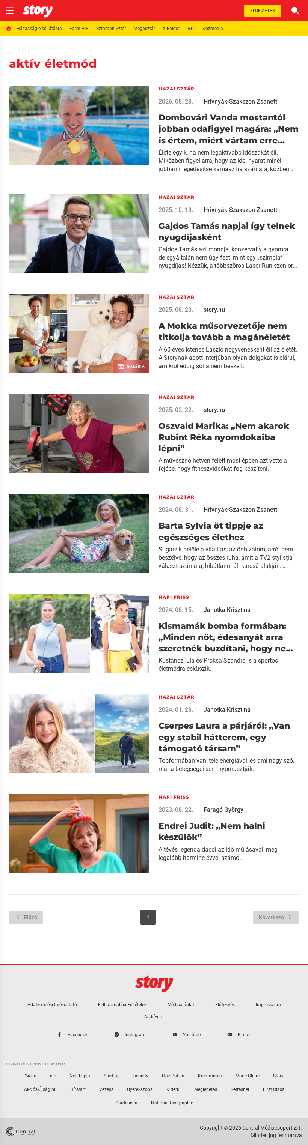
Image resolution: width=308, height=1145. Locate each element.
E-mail (244, 1034)
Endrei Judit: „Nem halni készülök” (212, 831)
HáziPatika (173, 1076)
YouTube (192, 1034)
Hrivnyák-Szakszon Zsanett (240, 101)
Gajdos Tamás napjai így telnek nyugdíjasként (227, 231)
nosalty (140, 1076)
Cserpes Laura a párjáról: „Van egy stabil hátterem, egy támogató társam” (224, 737)
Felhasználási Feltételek (122, 1004)
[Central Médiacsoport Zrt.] (21, 1131)
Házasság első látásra (39, 28)
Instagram (135, 1034)
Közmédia (212, 28)
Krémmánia (210, 1076)
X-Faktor (171, 28)
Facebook (78, 1034)
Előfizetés (262, 10)
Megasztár (144, 28)
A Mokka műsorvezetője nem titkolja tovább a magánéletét (224, 331)
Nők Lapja (79, 1076)
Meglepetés (205, 1089)
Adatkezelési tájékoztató (52, 1004)
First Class (273, 1089)
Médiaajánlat (181, 1004)
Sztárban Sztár (111, 28)
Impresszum (268, 1004)
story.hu (214, 309)
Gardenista (126, 1103)
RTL (191, 28)
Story (278, 1076)
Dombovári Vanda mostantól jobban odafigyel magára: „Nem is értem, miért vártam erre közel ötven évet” (229, 129)
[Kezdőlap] (38, 10)
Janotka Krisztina (227, 609)
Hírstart (78, 1089)
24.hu (30, 1076)
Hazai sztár (177, 89)
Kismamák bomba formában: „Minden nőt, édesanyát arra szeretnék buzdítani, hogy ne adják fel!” (222, 638)
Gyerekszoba (140, 1089)
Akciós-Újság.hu (40, 1089)
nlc (53, 1076)
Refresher (240, 1089)
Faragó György (223, 809)
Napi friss (174, 597)
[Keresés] (295, 10)
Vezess (106, 1089)
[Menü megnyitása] (10, 10)
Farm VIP (79, 28)
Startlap (112, 1076)
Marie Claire (248, 1076)
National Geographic (172, 1103)
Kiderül (173, 1089)
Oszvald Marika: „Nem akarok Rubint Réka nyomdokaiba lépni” (224, 437)
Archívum (154, 1016)
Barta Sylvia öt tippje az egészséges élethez (211, 531)
